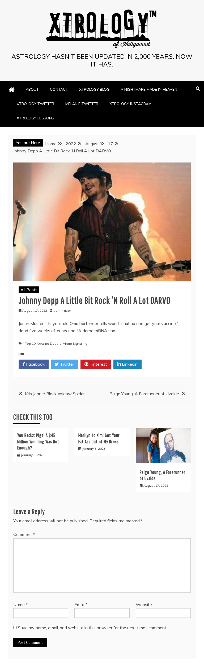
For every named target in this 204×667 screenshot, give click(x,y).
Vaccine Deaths (49, 343)
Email (80, 604)
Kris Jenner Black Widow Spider (55, 393)
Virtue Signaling (75, 343)
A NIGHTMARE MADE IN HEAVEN (149, 89)
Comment (24, 534)
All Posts (28, 289)
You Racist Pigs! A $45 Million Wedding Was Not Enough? (38, 441)
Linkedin (129, 364)
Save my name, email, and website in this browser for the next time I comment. (92, 627)
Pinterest (97, 364)
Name (20, 604)
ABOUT (32, 89)
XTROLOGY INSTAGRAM (130, 103)
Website (144, 604)
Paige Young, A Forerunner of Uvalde (144, 393)
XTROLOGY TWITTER (35, 103)
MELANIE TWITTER (81, 103)
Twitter (66, 364)
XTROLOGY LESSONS (35, 118)
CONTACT (59, 89)
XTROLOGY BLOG (94, 89)
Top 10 (30, 343)
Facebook (35, 364)
